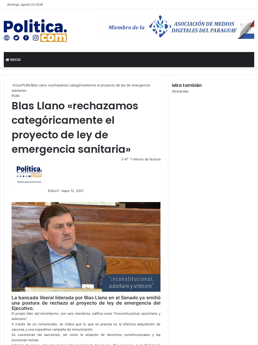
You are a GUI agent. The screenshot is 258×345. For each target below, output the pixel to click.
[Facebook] (12, 196)
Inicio (15, 60)
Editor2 (53, 191)
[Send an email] (60, 191)
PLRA (26, 85)
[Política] (35, 30)
